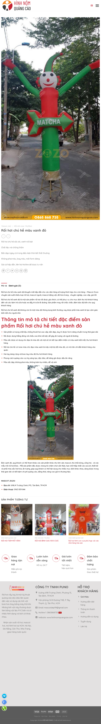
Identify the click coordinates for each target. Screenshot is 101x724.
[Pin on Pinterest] (21, 271)
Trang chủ (6, 226)
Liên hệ (64, 716)
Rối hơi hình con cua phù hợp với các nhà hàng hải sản (83, 542)
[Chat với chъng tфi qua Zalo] (4, 702)
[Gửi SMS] (4, 695)
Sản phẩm (52, 716)
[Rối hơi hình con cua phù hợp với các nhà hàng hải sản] (84, 519)
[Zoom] (4, 216)
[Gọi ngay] (4, 708)
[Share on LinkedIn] (26, 271)
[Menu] (97, 5)
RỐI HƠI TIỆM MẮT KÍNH (10, 541)
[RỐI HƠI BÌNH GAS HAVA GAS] (50, 519)
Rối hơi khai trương (23, 226)
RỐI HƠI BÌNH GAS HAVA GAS (47, 541)
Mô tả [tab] (4, 285)
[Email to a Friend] (17, 271)
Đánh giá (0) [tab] (15, 285)
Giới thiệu (45, 716)
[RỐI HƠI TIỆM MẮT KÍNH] (17, 519)
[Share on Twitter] (12, 271)
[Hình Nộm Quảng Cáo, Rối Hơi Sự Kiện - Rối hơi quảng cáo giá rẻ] (22, 5)
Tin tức (59, 716)
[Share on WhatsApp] (3, 271)
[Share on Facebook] (8, 271)
